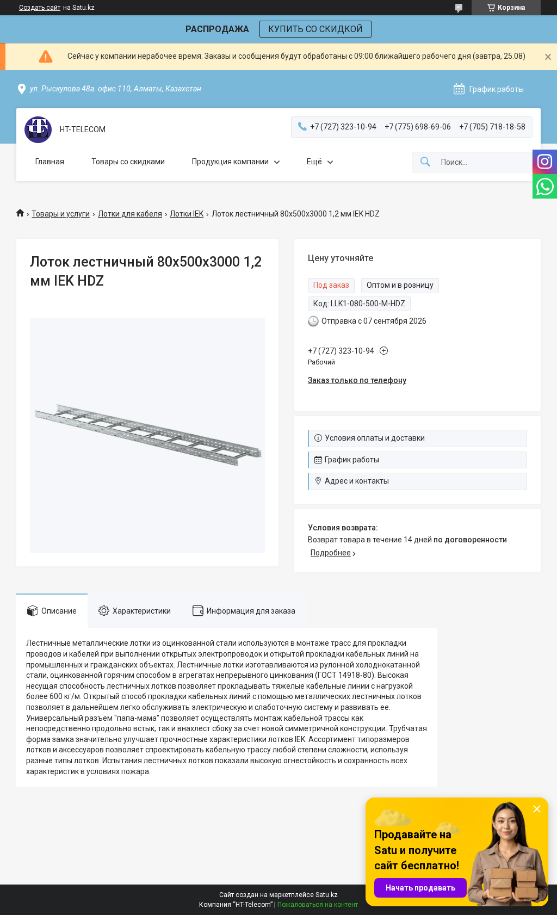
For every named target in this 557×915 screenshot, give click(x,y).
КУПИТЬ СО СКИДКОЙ (315, 29)
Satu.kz (326, 895)
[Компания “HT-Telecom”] (38, 129)
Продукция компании (230, 161)
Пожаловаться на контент (317, 904)
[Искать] (425, 162)
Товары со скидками (128, 161)
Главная (49, 161)
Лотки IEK (186, 213)
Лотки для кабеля (130, 213)
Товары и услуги (61, 213)
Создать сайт (39, 7)
